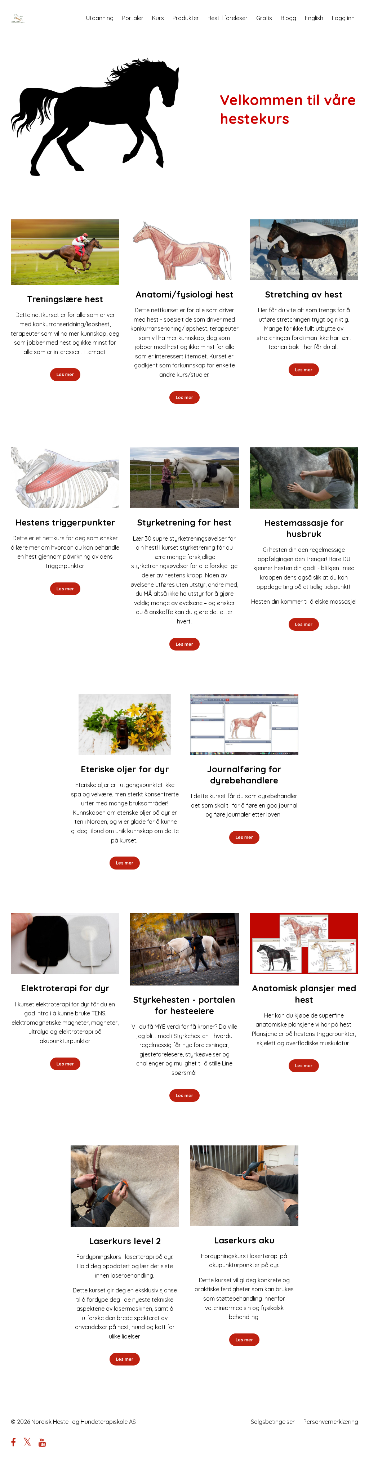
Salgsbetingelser (273, 1421)
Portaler (132, 18)
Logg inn (343, 18)
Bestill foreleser (228, 18)
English (314, 18)
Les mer (65, 374)
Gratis (264, 18)
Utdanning (100, 18)
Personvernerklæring (330, 1421)
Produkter (186, 18)
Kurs (158, 18)
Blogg (288, 18)
